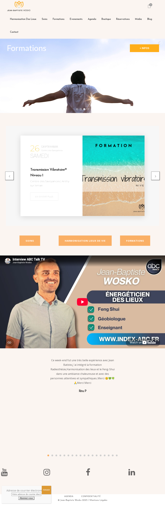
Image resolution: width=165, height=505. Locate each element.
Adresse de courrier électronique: (26, 490)
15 (105, 455)
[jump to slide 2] (81, 109)
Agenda (68, 496)
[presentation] (9, 176)
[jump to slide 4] (88, 109)
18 (117, 455)
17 (113, 455)
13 (96, 455)
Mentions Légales (98, 500)
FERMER (46, 490)
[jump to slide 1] (77, 109)
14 (101, 455)
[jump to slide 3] (84, 109)
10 (84, 455)
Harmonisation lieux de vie (85, 240)
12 (92, 455)
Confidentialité (91, 496)
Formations (135, 240)
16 (109, 455)
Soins (30, 240)
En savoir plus (44, 196)
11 (88, 455)
